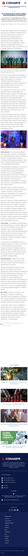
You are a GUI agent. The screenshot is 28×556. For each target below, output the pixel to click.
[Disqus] (14, 344)
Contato (6, 542)
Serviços (7, 525)
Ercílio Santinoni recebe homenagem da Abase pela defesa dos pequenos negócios (14, 425)
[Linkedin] (15, 510)
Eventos (7, 527)
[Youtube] (18, 510)
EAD (6, 534)
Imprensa (7, 540)
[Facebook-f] (10, 510)
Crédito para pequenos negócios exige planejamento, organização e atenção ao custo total (14, 446)
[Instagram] (12, 510)
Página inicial (8, 516)
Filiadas (6, 538)
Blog (6, 529)
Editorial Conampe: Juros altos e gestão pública (14, 404)
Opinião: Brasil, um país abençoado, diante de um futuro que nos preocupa (14, 383)
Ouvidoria (7, 518)
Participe (7, 536)
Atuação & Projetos (9, 523)
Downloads (7, 531)
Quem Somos (8, 520)
